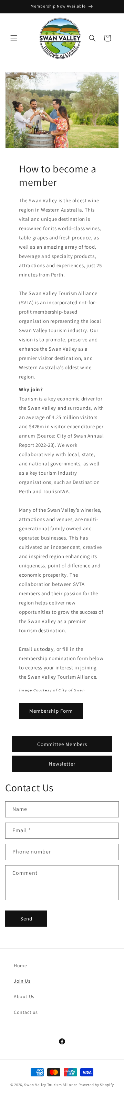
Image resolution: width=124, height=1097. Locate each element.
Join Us (22, 981)
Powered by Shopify (96, 1084)
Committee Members (62, 744)
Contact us (26, 1012)
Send (26, 918)
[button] (13, 38)
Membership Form (51, 711)
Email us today (36, 649)
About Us (24, 996)
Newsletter (62, 763)
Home (20, 965)
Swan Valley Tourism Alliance (51, 1084)
